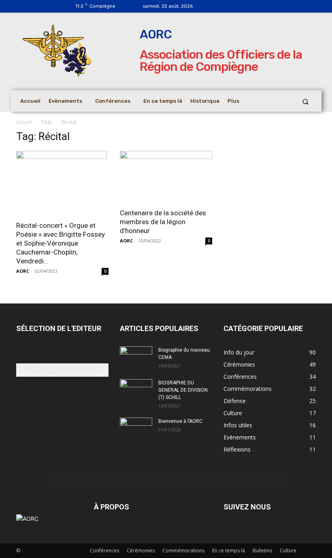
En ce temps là (228, 550)
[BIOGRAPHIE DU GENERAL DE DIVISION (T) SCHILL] (136, 388)
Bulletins (262, 550)
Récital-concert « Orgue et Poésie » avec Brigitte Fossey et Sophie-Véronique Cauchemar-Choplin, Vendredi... (60, 243)
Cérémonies (141, 550)
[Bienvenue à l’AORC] (136, 430)
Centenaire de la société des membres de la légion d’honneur (163, 222)
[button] (305, 101)
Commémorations (183, 550)
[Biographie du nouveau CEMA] (136, 357)
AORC (22, 271)
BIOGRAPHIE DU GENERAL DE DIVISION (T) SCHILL (183, 390)
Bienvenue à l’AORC (180, 421)
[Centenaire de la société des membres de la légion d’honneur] (166, 177)
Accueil (24, 122)
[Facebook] (221, 6)
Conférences (104, 550)
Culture (288, 550)
